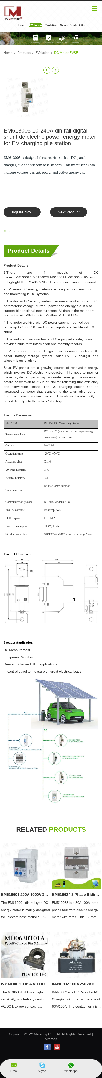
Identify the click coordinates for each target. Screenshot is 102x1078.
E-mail (14, 1071)
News (64, 25)
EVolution (35, 25)
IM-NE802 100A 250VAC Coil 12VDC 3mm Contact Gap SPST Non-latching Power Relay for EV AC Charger (76, 984)
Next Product (68, 212)
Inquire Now (22, 212)
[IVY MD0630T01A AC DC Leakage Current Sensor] (25, 955)
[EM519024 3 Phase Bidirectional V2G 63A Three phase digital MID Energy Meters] (76, 866)
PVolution (51, 25)
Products (24, 52)
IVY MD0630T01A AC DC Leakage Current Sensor (25, 984)
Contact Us (77, 25)
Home (22, 25)
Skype (42, 1071)
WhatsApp (71, 1071)
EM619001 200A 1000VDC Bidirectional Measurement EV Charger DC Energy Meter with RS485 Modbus (25, 895)
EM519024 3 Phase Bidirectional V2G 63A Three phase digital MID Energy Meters (76, 895)
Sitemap (51, 1039)
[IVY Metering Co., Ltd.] (13, 13)
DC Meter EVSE (66, 52)
